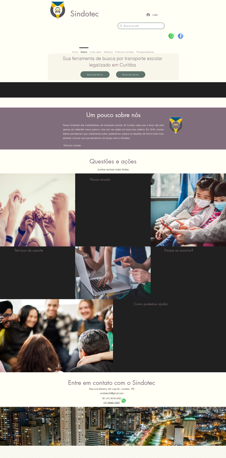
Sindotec (84, 14)
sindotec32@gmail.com (112, 393)
